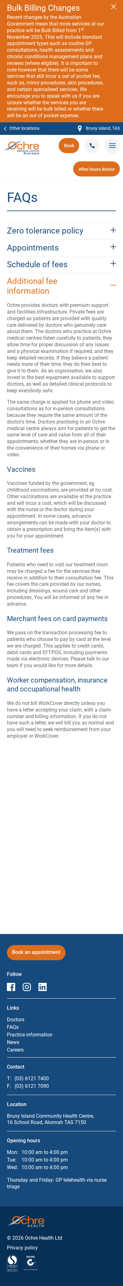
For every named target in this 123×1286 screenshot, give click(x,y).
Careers (15, 1050)
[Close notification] (113, 6)
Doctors (15, 1020)
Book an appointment (36, 954)
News (13, 1042)
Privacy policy (22, 1248)
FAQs (13, 1027)
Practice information (29, 1035)
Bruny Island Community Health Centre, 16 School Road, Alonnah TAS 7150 (50, 1119)
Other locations (24, 128)
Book (71, 148)
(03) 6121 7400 (32, 1078)
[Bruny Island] (21, 144)
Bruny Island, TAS (99, 129)
